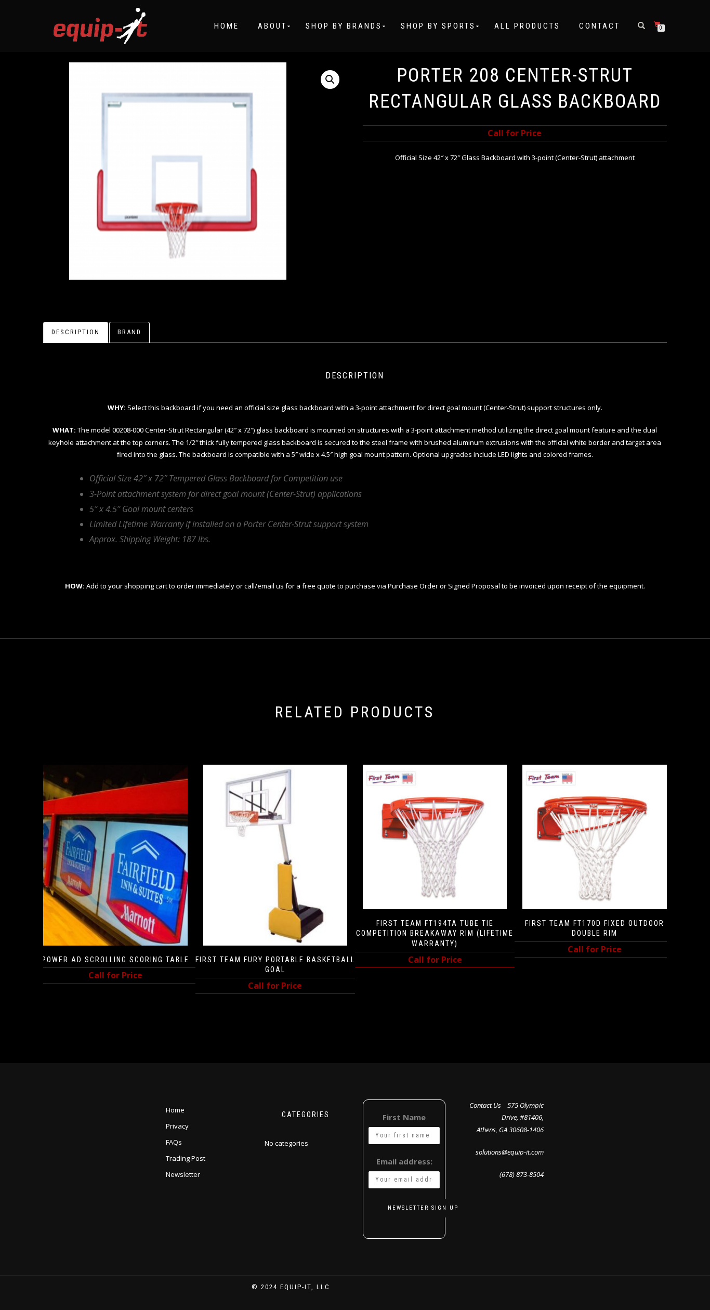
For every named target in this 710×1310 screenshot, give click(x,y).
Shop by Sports (438, 26)
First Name (404, 1117)
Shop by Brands (344, 26)
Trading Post (185, 1158)
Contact (599, 26)
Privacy (177, 1126)
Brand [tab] (129, 332)
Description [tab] (75, 332)
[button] (330, 79)
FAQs (174, 1142)
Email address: (404, 1161)
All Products (527, 26)
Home (226, 26)
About (272, 26)
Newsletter (183, 1174)
